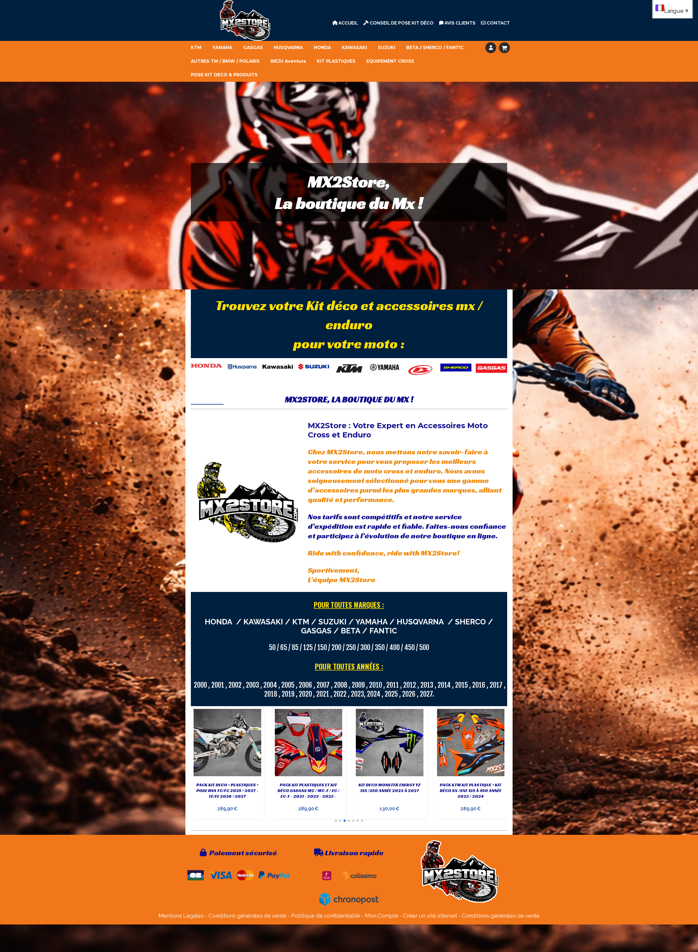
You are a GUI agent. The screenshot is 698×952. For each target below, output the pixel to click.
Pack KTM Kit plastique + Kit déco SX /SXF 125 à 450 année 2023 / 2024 (389, 790)
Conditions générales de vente (247, 915)
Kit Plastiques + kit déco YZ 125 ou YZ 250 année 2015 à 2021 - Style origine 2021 (470, 790)
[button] (336, 821)
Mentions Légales (181, 915)
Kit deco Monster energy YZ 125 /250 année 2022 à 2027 (308, 787)
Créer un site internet (430, 915)
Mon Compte (381, 915)
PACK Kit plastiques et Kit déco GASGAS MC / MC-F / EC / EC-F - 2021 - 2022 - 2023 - (227, 790)
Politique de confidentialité (325, 915)
